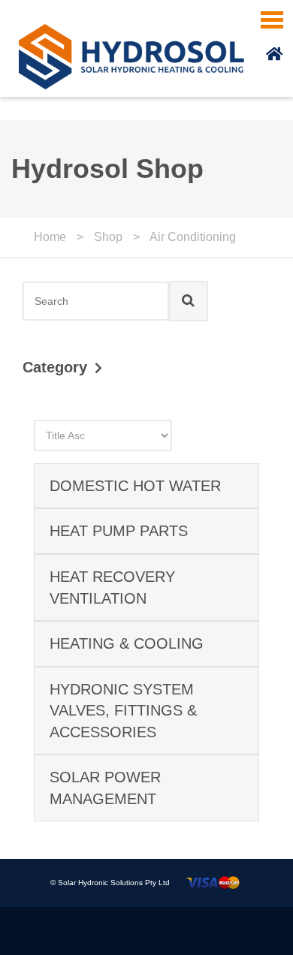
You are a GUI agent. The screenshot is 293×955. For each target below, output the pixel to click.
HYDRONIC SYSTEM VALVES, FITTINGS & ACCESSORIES (123, 710)
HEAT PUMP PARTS (119, 531)
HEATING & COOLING (127, 643)
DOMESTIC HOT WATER (135, 486)
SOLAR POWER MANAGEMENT (105, 788)
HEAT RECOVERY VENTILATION (112, 587)
